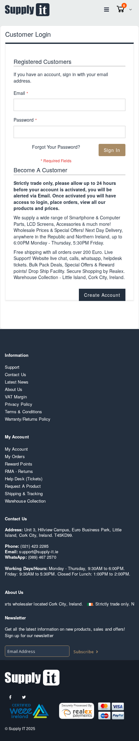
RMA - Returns (19, 471)
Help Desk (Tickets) (23, 479)
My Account (16, 449)
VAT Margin (16, 397)
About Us (14, 389)
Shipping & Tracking (24, 493)
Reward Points (18, 464)
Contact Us (15, 374)
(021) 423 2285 (34, 546)
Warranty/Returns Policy (28, 419)
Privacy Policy (18, 404)
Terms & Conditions (23, 411)
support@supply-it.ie (38, 551)
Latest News (16, 382)
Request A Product (23, 486)
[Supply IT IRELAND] (27, 9)
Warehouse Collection (25, 501)
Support (12, 367)
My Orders (15, 456)
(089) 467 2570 (42, 557)
